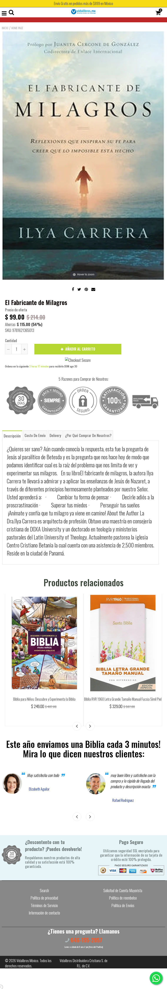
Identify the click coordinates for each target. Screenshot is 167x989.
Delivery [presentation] (55, 435)
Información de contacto (44, 913)
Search (44, 890)
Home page (17, 28)
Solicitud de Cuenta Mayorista (122, 890)
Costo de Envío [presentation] (35, 435)
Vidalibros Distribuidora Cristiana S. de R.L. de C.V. (83, 963)
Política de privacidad (44, 898)
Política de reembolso (123, 898)
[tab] (12, 435)
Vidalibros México (27, 960)
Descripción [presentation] (12, 435)
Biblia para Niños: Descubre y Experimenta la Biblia (44, 699)
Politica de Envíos (122, 905)
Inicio (5, 28)
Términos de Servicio (44, 905)
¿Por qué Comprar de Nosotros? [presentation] (88, 435)
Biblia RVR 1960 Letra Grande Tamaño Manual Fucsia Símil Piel (123, 699)
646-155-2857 (85, 940)
